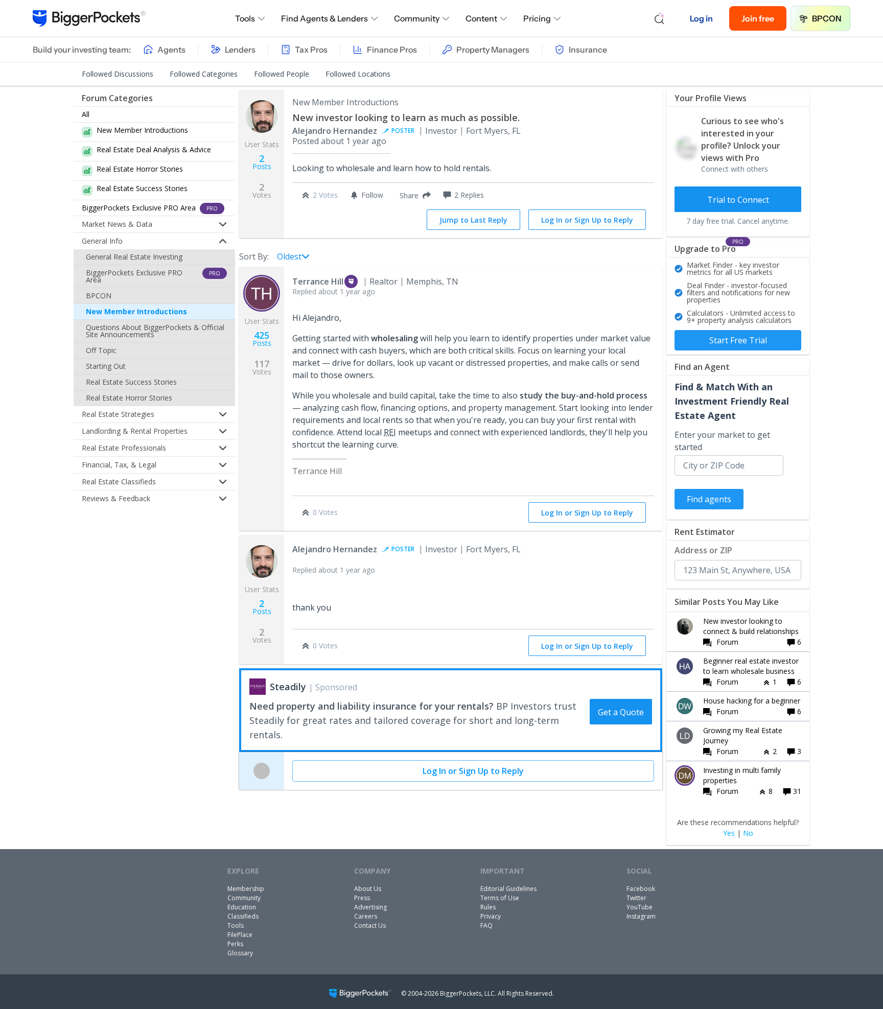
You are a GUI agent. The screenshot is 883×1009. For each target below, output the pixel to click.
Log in (701, 18)
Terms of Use (499, 898)
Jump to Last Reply (473, 220)
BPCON (827, 18)
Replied (333, 291)
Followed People (281, 74)
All (85, 114)
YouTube (639, 907)
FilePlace (239, 934)
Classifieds (243, 916)
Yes (729, 833)
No (748, 833)
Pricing (537, 18)
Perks (235, 944)
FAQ (486, 925)
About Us (367, 888)
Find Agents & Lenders (324, 18)
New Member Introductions (136, 311)
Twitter (636, 898)
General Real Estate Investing (134, 257)
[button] (413, 195)
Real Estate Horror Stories (129, 398)
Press (362, 898)
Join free (757, 18)
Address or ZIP (703, 550)
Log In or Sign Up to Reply (587, 220)
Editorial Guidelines (508, 888)
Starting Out (106, 366)
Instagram (641, 916)
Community (416, 18)
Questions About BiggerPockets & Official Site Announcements (155, 330)
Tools (245, 18)
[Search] (659, 18)
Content (481, 18)
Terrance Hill (317, 281)
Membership (245, 888)
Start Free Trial (738, 340)
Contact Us (370, 925)
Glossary (240, 953)
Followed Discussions (117, 74)
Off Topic (101, 350)
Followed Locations (358, 74)
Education (241, 907)
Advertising (370, 907)
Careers (365, 916)
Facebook (640, 888)
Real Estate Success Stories (131, 382)
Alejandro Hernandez (334, 130)
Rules (488, 907)
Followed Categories (204, 74)
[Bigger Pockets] (89, 18)
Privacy (490, 916)
